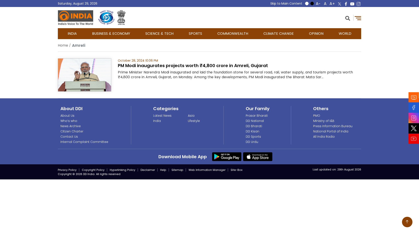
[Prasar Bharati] (106, 17)
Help (163, 170)
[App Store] (257, 156)
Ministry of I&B (323, 121)
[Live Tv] (414, 97)
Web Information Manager (207, 170)
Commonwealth (232, 33)
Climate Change (278, 33)
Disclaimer (148, 170)
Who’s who (68, 121)
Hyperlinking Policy (122, 170)
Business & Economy (111, 33)
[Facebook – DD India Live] (346, 4)
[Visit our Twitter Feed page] (414, 128)
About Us (67, 115)
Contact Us (69, 136)
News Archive (70, 126)
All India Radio (324, 136)
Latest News (162, 115)
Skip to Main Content (286, 3)
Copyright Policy (93, 170)
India (72, 33)
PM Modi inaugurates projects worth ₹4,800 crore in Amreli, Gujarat (193, 65)
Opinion (316, 33)
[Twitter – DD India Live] (339, 4)
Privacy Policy (67, 170)
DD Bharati (254, 126)
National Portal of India (330, 131)
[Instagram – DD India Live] (358, 4)
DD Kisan (252, 131)
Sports (195, 33)
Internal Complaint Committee (84, 142)
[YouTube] (414, 139)
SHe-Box (236, 170)
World (345, 33)
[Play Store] (226, 156)
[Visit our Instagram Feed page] (414, 118)
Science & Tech (159, 33)
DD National (255, 121)
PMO (316, 115)
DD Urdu (252, 142)
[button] (347, 17)
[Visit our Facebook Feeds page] (414, 107)
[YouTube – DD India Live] (352, 4)
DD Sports (253, 136)
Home (63, 45)
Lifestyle (194, 121)
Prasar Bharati (257, 115)
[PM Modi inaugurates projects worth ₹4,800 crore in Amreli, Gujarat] (84, 74)
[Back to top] (407, 222)
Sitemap (177, 170)
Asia (191, 115)
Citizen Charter (71, 131)
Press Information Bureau (332, 126)
